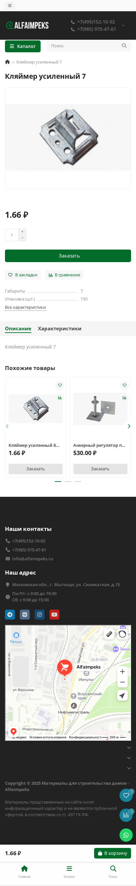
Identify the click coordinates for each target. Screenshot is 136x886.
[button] (7, 426)
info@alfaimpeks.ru (32, 559)
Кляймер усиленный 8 (32, 445)
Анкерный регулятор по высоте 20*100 (98, 445)
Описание (18, 328)
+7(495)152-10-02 (96, 22)
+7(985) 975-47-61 (96, 29)
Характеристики (60, 328)
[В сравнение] (59, 397)
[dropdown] (10, 5)
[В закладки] (59, 385)
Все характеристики (25, 307)
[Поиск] (124, 45)
